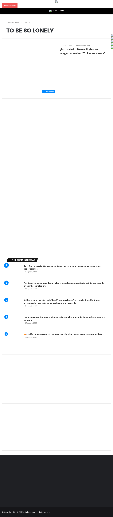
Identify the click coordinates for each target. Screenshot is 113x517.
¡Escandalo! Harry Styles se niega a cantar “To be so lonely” (82, 51)
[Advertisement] (56, 378)
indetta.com (44, 512)
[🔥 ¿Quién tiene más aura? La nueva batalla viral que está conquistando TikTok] (13, 340)
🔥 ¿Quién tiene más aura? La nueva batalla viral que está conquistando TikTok (64, 334)
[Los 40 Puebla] (56, 11)
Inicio (10, 22)
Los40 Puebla (67, 46)
